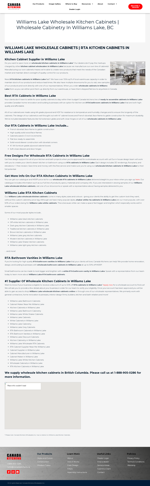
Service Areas (103, 465)
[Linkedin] (17, 472)
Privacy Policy (133, 458)
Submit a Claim (104, 469)
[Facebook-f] (9, 472)
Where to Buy (71, 4)
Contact (111, 4)
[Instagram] (13, 472)
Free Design (72, 465)
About (100, 4)
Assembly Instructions (77, 472)
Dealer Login (74, 9)
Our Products (38, 4)
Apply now (108, 285)
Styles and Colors (44, 458)
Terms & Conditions (135, 462)
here (137, 179)
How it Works (73, 462)
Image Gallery (55, 4)
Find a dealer (103, 462)
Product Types (43, 465)
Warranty (131, 465)
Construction (43, 462)
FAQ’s (70, 469)
